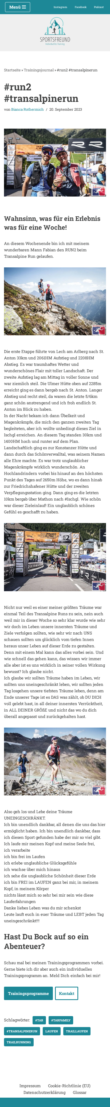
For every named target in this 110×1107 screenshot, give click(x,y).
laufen (51, 1031)
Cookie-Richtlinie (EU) (69, 1085)
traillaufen (77, 1031)
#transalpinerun (22, 1031)
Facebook (81, 7)
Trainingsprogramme (28, 993)
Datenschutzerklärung (44, 1092)
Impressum (30, 1085)
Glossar (80, 1092)
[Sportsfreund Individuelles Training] (55, 31)
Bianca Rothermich (27, 109)
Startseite (12, 69)
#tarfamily (60, 1020)
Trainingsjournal (39, 69)
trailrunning (19, 1042)
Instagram (60, 7)
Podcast (99, 7)
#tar (39, 1020)
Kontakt (66, 993)
